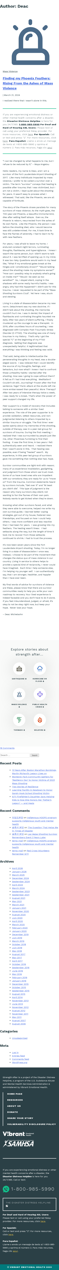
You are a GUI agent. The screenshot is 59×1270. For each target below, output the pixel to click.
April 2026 (17, 868)
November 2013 (20, 1000)
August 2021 (18, 898)
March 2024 (18, 888)
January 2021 (19, 908)
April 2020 (17, 921)
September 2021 (20, 894)
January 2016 (19, 980)
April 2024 (17, 885)
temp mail (17, 840)
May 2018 (17, 951)
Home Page (14, 1094)
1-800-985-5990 (29, 124)
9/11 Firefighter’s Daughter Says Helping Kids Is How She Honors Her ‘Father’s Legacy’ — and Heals (33, 800)
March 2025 (18, 875)
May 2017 (17, 957)
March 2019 (18, 941)
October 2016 (19, 964)
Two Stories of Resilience (25, 786)
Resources (15, 1100)
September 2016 (20, 967)
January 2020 (19, 931)
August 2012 (18, 1010)
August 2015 (18, 994)
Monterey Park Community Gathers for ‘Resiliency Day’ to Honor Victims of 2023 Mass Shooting (33, 780)
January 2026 (19, 871)
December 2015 (20, 984)
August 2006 (19, 1024)
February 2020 (20, 928)
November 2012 (20, 1007)
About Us (14, 1106)
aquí (49, 147)
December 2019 (20, 934)
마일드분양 (17, 817)
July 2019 (17, 937)
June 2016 (17, 971)
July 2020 (17, 918)
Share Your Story (20, 1118)
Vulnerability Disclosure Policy (31, 1124)
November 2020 (20, 911)
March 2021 (18, 904)
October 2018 (19, 944)
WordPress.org (19, 1062)
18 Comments (7, 748)
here (30, 134)
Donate (12, 1112)
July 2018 (17, 947)
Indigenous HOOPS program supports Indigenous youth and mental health (34, 820)
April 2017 (17, 961)
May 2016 (17, 974)
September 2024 (21, 881)
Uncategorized (19, 1038)
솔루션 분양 (18, 827)
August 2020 (19, 914)
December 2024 (20, 878)
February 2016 (19, 977)
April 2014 (17, 997)
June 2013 (17, 1004)
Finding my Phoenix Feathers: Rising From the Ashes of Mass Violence (28, 83)
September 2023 (21, 891)
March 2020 (18, 924)
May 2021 (17, 901)
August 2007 (19, 1020)
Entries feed (18, 1055)
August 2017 (18, 954)
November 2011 (20, 1014)
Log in (15, 1052)
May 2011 (17, 1017)
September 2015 (20, 990)
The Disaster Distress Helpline (28, 1202)
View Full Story (28, 628)
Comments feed (20, 1059)
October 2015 (19, 987)
